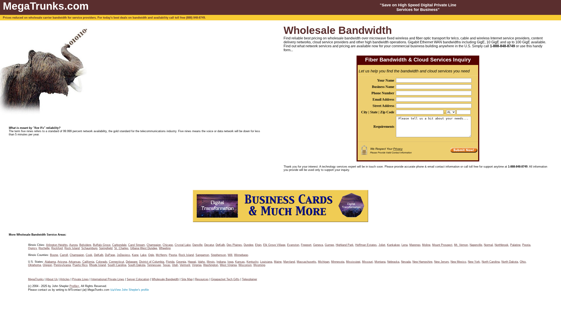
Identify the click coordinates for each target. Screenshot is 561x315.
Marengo (414, 245)
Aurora (73, 245)
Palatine (515, 245)
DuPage (110, 255)
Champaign (154, 245)
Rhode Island (97, 265)
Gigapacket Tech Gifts (225, 279)
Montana (380, 261)
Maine (278, 261)
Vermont (185, 265)
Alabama (50, 261)
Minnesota (337, 261)
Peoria (526, 245)
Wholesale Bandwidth (165, 279)
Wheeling (164, 248)
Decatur (209, 245)
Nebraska (393, 261)
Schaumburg (89, 248)
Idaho (201, 261)
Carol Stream (136, 245)
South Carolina (117, 265)
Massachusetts (306, 261)
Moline (426, 245)
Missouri (367, 261)
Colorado (101, 261)
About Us (52, 279)
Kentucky (252, 261)
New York (474, 261)
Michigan (323, 261)
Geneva (318, 245)
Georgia (181, 261)
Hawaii (192, 261)
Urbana (134, 248)
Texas (166, 265)
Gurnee (329, 245)
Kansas (240, 261)
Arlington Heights (57, 245)
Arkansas (75, 261)
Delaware (131, 261)
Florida (170, 261)
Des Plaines (234, 245)
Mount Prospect (442, 245)
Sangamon (202, 255)
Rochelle (44, 248)
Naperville (476, 245)
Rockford (57, 248)
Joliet (381, 245)
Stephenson (218, 255)
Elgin (258, 245)
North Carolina (491, 261)
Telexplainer (249, 279)
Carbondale (119, 245)
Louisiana (266, 261)
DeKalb (220, 245)
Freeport (306, 245)
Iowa (230, 261)
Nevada (406, 261)
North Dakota (509, 261)
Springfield (105, 248)
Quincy (32, 248)
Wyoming (259, 265)
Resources (202, 279)
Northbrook (501, 245)
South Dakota (136, 265)
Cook (89, 255)
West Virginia (228, 265)
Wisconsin (245, 265)
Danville (197, 245)
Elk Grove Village (274, 245)
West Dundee (148, 248)
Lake (143, 255)
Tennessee (154, 265)
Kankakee (393, 245)
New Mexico (458, 261)
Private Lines (80, 279)
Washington (210, 265)
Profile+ (74, 286)
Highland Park (344, 245)
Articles (65, 279)
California (88, 261)
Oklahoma (34, 265)
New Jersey (441, 261)
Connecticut (116, 261)
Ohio (523, 261)
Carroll (64, 255)
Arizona (62, 261)
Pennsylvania (62, 265)
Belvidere (85, 245)
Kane (135, 255)
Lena (404, 245)
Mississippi (353, 261)
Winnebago (241, 255)
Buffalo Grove (101, 245)
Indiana (221, 261)
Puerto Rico (80, 265)
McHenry (161, 255)
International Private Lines (107, 279)
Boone (54, 255)
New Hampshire (422, 261)
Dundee (248, 245)
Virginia (196, 265)
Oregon (47, 265)
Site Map (187, 279)
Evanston (293, 245)
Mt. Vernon (461, 245)
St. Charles (121, 248)
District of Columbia (151, 261)
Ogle (151, 255)
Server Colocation (138, 279)
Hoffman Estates (366, 245)
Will (230, 255)
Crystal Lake (183, 245)
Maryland (289, 261)
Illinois (211, 261)
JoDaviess (123, 255)
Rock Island (72, 248)
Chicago (168, 245)
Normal (488, 245)
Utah (175, 265)
